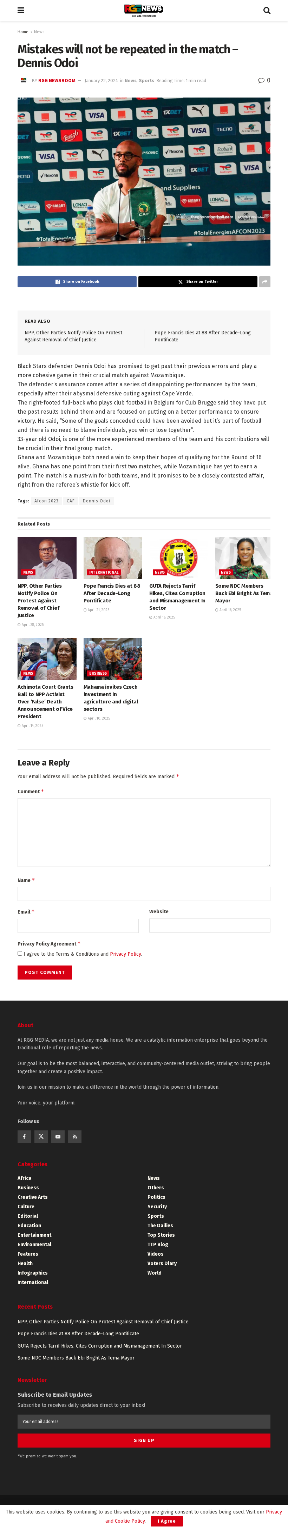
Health (25, 1264)
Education (29, 1226)
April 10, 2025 (98, 718)
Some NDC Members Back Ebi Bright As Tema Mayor (244, 593)
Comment (31, 791)
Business (98, 674)
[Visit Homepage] (144, 10)
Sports (146, 80)
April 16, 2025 (163, 617)
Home (23, 31)
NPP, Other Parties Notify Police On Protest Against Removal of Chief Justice (40, 601)
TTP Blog (158, 1245)
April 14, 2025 (32, 726)
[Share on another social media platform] (264, 281)
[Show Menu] (21, 10)
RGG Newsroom (57, 80)
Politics (156, 1197)
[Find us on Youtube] (58, 1136)
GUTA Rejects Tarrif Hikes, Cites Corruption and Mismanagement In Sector (100, 1346)
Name (26, 880)
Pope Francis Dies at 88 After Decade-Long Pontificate (112, 593)
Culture (26, 1207)
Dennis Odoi (96, 501)
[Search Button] (266, 10)
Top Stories (161, 1235)
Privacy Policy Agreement (49, 943)
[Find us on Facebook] (24, 1136)
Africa (24, 1178)
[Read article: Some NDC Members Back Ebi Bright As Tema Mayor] (244, 558)
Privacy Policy (125, 954)
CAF (71, 501)
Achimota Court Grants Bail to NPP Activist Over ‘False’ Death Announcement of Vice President (45, 702)
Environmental (34, 1245)
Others (156, 1188)
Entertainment (34, 1235)
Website (159, 912)
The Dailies (160, 1226)
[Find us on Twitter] (41, 1136)
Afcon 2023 (46, 501)
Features (28, 1254)
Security (157, 1207)
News (39, 31)
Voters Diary (162, 1264)
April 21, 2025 (98, 610)
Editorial (28, 1216)
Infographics (33, 1273)
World (155, 1273)
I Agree (167, 1521)
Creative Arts (33, 1197)
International (104, 572)
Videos (156, 1254)
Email (26, 911)
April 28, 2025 (32, 625)
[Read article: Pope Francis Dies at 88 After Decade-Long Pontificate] (113, 558)
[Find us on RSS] (74, 1136)
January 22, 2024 (101, 80)
